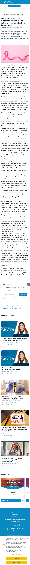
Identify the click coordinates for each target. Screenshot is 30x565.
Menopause (12, 306)
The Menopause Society (15, 308)
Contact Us (15, 513)
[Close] (27, 538)
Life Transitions (20, 306)
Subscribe (22, 294)
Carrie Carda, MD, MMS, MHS (10, 342)
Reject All (17, 558)
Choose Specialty (13, 6)
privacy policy (5, 298)
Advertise (15, 511)
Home (2, 14)
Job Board (15, 514)
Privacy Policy (15, 518)
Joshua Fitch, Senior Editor (10, 402)
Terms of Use (15, 516)
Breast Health (5, 306)
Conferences (8, 14)
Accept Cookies (16, 562)
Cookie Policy (12, 551)
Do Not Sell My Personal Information (15, 519)
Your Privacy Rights (15, 521)
